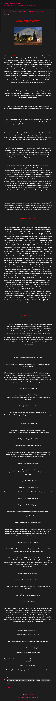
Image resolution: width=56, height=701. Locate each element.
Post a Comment (9, 687)
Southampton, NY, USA (16, 683)
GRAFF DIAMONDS (46, 680)
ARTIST (38, 680)
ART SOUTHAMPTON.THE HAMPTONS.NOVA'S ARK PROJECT (21, 680)
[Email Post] (7, 677)
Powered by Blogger (28, 694)
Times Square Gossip (12, 3)
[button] (51, 12)
